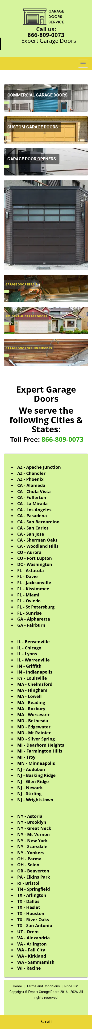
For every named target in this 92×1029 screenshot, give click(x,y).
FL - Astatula (30, 570)
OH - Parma (29, 859)
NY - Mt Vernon (33, 834)
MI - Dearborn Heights (40, 745)
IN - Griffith (29, 666)
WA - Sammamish (35, 962)
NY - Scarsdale (32, 846)
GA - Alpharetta (33, 619)
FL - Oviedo (29, 601)
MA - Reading (31, 702)
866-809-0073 (46, 35)
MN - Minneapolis (36, 763)
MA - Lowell (29, 696)
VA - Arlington (32, 944)
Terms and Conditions (43, 986)
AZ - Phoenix (30, 479)
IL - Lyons (27, 654)
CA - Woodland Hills (38, 546)
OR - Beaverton (33, 871)
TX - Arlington (31, 895)
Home (18, 986)
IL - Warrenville (33, 660)
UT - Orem (28, 931)
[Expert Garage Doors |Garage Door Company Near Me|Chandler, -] (6, 102)
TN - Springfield (33, 889)
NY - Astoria (29, 816)
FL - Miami (28, 595)
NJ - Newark (30, 787)
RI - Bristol (28, 883)
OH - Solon (28, 864)
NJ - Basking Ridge (36, 775)
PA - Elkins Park (33, 877)
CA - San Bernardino (38, 522)
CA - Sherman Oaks (37, 540)
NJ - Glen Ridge (33, 781)
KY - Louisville (32, 678)
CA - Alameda (31, 485)
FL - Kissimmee (33, 588)
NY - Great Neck (34, 828)
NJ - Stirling (29, 793)
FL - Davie (27, 576)
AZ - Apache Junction (39, 467)
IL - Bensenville (33, 641)
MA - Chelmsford (34, 684)
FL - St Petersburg (35, 607)
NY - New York (32, 840)
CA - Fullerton (31, 497)
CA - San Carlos (33, 528)
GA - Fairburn (31, 625)
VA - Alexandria (33, 938)
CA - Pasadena (32, 515)
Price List (71, 986)
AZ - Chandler (31, 473)
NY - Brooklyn (31, 822)
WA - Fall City (31, 950)
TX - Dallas (28, 901)
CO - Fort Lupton (34, 558)
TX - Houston (30, 913)
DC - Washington (34, 564)
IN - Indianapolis (34, 672)
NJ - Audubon (31, 769)
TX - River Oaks (33, 919)
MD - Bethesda (32, 720)
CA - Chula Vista (34, 491)
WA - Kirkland (31, 956)
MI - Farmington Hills (39, 751)
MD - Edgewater (33, 727)
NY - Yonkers (30, 852)
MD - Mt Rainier (34, 733)
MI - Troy (26, 757)
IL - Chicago (29, 648)
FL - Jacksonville (34, 582)
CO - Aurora (29, 552)
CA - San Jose (30, 534)
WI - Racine (29, 968)
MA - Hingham (32, 690)
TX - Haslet (28, 907)
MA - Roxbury (31, 708)
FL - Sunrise (29, 613)
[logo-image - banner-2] (46, 225)
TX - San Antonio (34, 925)
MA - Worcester (33, 714)
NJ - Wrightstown (35, 799)
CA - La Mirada (32, 503)
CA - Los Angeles (34, 509)
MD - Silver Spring (36, 739)
